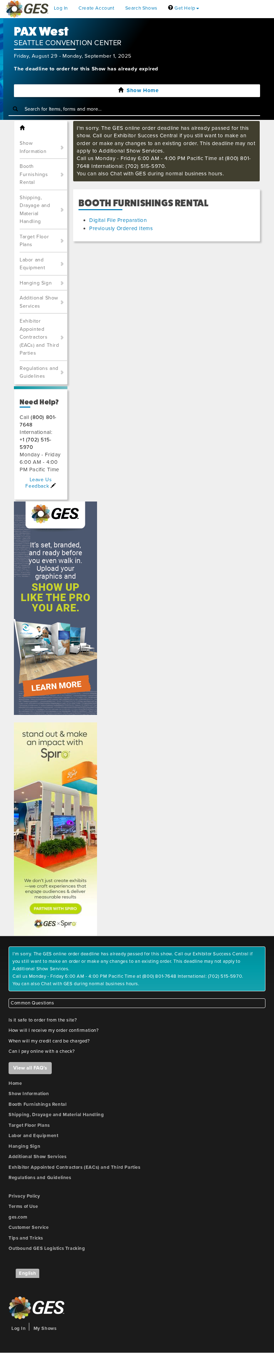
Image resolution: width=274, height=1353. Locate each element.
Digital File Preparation (118, 220)
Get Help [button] (184, 8)
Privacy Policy (24, 1196)
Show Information (33, 147)
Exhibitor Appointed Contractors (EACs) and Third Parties (39, 337)
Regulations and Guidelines (39, 372)
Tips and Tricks (26, 1238)
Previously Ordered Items (121, 228)
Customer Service (29, 1227)
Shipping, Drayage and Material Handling (35, 210)
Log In (61, 8)
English (27, 1273)
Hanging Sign (36, 283)
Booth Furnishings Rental (34, 174)
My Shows (45, 1328)
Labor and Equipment (32, 264)
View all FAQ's (30, 1068)
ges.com (18, 1217)
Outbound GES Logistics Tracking (47, 1248)
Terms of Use (23, 1206)
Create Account (96, 8)
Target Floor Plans (34, 241)
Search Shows (141, 8)
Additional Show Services (39, 302)
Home (15, 1083)
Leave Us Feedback (38, 483)
